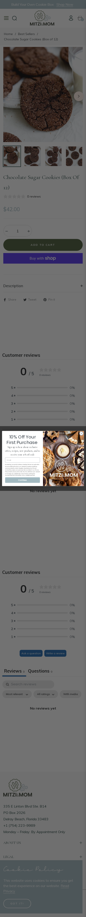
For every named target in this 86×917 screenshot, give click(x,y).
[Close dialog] (81, 433)
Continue (22, 480)
